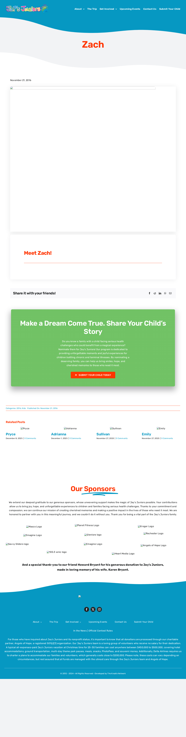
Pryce (10, 434)
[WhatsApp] (165, 293)
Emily (146, 434)
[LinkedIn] (160, 293)
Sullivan (103, 434)
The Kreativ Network (116, 673)
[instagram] (99, 609)
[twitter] (93, 609)
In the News (80, 630)
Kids (24, 408)
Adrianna (58, 434)
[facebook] (86, 609)
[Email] (170, 293)
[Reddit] (154, 293)
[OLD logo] (93, 596)
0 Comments (30, 438)
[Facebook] (149, 293)
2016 (19, 408)
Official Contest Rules (100, 630)
